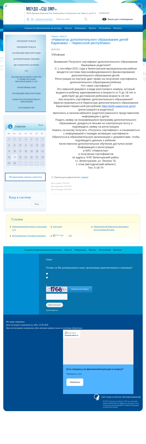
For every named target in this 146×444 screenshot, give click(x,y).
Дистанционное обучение (26, 65)
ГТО (26, 71)
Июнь (40, 125)
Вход (37, 204)
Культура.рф (57, 227)
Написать (75, 382)
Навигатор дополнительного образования (26, 101)
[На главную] (28, 19)
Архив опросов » (52, 310)
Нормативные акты (26, 88)
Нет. (50, 278)
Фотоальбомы (105, 28)
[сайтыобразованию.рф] (138, 7)
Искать (85, 19)
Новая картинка (80, 289)
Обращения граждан (26, 41)
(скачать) (84, 177)
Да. (49, 274)
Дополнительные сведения (26, 59)
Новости (63, 36)
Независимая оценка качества (25, 177)
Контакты (117, 28)
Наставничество (26, 108)
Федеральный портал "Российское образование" (29, 236)
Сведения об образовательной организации (43, 28)
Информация (80, 28)
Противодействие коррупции (26, 53)
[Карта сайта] (32, 19)
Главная (54, 36)
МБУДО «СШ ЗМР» (41, 9)
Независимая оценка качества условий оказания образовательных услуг (26, 79)
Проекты (92, 28)
